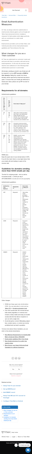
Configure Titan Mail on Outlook (13, 401)
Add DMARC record (9, 392)
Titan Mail (4, 15)
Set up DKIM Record (9, 389)
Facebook (12, 358)
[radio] (13, 369)
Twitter (16, 358)
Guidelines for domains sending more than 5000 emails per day (10, 418)
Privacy (14, 443)
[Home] (6, 3)
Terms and (9, 443)
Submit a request (16, 376)
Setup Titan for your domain (12, 385)
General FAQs (12, 15)
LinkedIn (19, 358)
